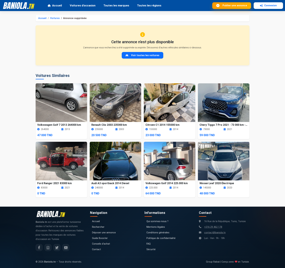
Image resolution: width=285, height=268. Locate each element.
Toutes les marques (116, 5)
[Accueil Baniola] (20, 5)
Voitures (55, 18)
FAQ (148, 243)
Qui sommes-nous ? (157, 221)
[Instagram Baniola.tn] (48, 247)
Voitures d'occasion (82, 5)
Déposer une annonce (104, 232)
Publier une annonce (234, 5)
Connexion (270, 5)
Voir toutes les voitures (145, 55)
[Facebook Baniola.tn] (39, 247)
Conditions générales (157, 232)
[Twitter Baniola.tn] (56, 247)
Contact (96, 249)
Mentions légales (155, 227)
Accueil (57, 5)
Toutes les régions (149, 5)
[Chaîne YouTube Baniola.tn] (65, 247)
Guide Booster (100, 238)
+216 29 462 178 (213, 227)
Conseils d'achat (101, 243)
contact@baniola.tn (215, 232)
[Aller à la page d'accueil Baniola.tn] (52, 214)
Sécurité (151, 249)
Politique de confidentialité (160, 238)
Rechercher (98, 227)
